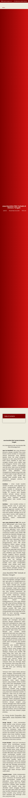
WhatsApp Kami (15, 447)
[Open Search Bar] (26, 4)
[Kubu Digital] (5, 4)
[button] (23, 416)
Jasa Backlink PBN (20, 445)
